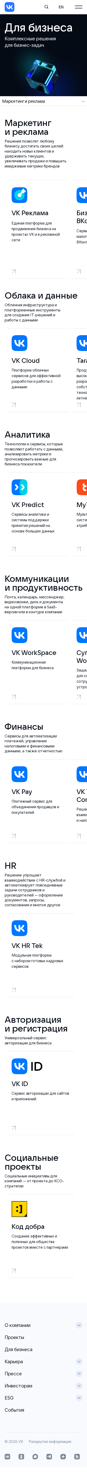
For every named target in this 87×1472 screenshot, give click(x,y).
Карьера (14, 1361)
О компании (17, 1325)
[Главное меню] (78, 7)
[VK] (9, 7)
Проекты (14, 1337)
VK (20, 1442)
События (14, 1410)
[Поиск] (46, 7)
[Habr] (77, 1457)
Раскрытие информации (50, 1442)
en (61, 7)
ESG (9, 1398)
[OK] (21, 1457)
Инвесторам (18, 1386)
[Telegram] (49, 1457)
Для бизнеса (18, 1349)
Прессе (13, 1374)
